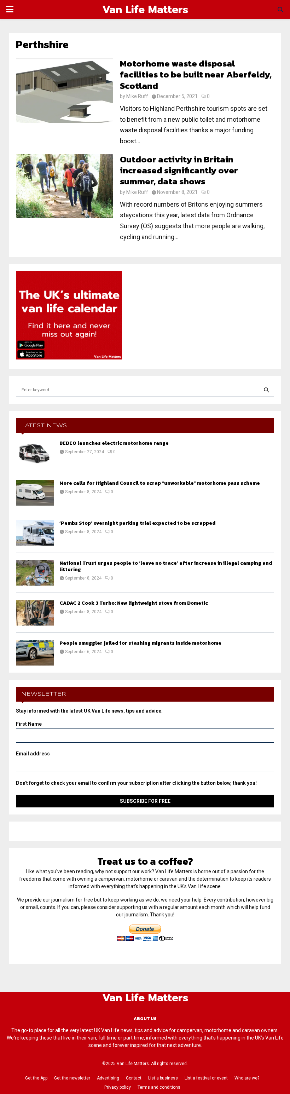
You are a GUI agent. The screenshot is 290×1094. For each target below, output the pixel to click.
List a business (163, 1078)
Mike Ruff (137, 96)
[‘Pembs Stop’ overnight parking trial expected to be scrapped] (35, 533)
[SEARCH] (266, 390)
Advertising (108, 1078)
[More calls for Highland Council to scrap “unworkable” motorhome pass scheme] (35, 493)
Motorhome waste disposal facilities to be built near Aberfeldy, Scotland (196, 74)
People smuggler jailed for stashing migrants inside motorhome (140, 643)
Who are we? (246, 1078)
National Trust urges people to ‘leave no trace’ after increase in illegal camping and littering (165, 566)
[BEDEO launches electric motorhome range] (35, 453)
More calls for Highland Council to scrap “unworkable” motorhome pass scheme (159, 483)
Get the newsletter (72, 1078)
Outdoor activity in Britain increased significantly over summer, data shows (179, 170)
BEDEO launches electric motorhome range (114, 443)
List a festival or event (206, 1078)
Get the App (36, 1078)
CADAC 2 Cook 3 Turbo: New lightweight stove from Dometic (133, 603)
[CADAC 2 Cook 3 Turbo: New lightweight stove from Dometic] (35, 613)
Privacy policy (117, 1087)
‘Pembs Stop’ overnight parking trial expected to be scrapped (137, 523)
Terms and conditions (159, 1087)
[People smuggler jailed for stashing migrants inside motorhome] (35, 653)
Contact (133, 1078)
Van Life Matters (145, 9)
